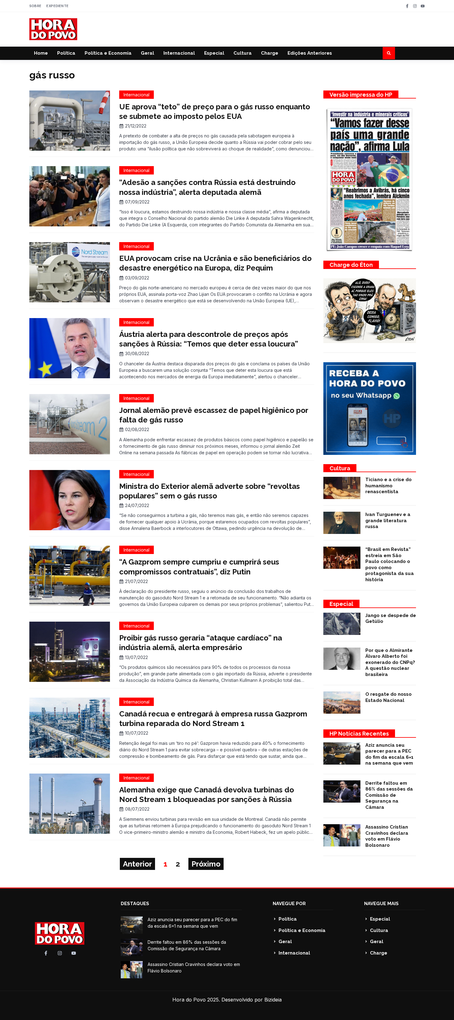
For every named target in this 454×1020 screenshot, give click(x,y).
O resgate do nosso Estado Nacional (388, 697)
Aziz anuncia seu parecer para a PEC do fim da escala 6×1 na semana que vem (389, 754)
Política (66, 53)
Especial (214, 53)
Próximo (206, 863)
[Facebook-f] (407, 6)
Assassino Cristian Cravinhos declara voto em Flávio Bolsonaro (386, 836)
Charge (269, 53)
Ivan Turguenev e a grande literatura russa (387, 520)
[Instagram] (415, 6)
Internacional (179, 53)
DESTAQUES (135, 903)
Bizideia (273, 1000)
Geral (147, 53)
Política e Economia (108, 53)
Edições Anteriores (310, 53)
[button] (389, 53)
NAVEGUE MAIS (381, 903)
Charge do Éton (351, 265)
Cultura (242, 53)
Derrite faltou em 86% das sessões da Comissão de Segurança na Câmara (389, 795)
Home (41, 53)
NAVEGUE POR (289, 903)
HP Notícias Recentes (359, 733)
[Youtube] (423, 6)
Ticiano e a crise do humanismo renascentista (388, 485)
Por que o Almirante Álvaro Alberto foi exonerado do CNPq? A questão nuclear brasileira (390, 662)
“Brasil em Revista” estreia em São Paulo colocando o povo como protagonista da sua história (389, 564)
